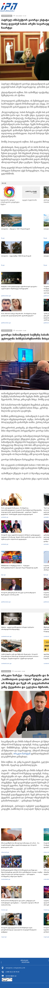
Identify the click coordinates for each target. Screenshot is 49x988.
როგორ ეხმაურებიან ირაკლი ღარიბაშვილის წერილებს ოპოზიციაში (18, 594)
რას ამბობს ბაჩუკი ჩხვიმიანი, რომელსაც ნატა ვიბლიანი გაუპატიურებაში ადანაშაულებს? (18, 315)
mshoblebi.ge (5, 879)
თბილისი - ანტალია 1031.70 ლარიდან (15, 229)
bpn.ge (3, 575)
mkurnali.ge (5, 852)
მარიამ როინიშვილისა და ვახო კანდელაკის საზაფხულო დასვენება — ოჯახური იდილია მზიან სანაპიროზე (20, 903)
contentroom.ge (6, 636)
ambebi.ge (4, 517)
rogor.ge (4, 937)
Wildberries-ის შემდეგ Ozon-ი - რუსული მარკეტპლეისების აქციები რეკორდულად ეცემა (19, 567)
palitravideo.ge (6, 296)
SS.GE (4, 183)
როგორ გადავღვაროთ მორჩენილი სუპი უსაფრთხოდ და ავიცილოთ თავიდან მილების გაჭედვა (19, 930)
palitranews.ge (6, 602)
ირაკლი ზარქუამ (21, 753)
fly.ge (3, 238)
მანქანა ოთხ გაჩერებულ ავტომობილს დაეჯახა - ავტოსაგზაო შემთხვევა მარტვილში (19, 287)
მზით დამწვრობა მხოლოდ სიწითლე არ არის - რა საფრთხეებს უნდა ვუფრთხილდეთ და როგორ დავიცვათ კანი (20, 845)
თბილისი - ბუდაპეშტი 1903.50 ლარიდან (16, 256)
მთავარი (24, 960)
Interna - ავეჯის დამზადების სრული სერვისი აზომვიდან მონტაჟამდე (17, 628)
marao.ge (4, 910)
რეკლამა (25, 962)
